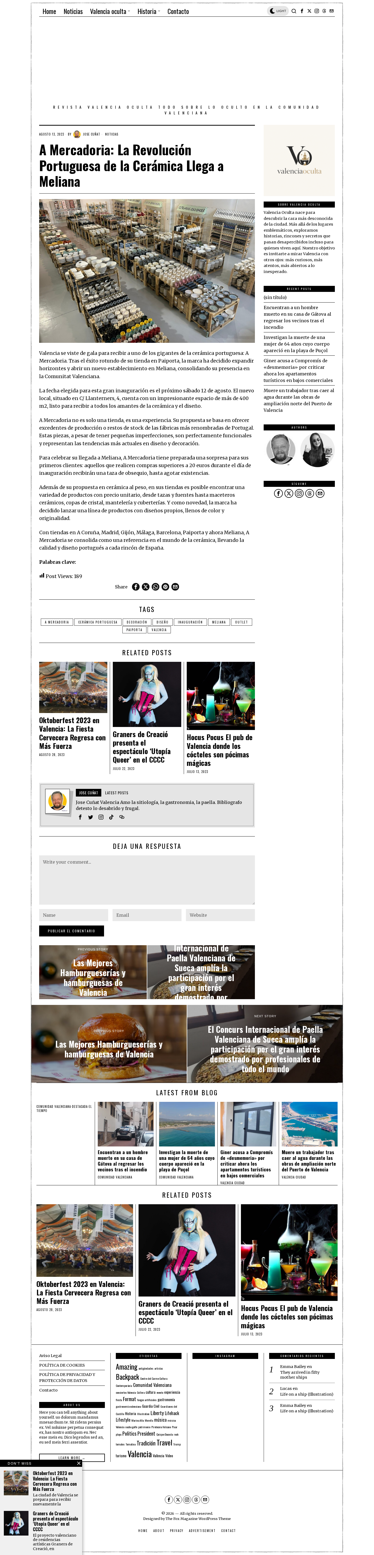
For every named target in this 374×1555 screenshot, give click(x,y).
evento (160, 1392)
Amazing (126, 1366)
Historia (130, 1413)
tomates (120, 1444)
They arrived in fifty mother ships (300, 1375)
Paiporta (134, 630)
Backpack (127, 1377)
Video (169, 1455)
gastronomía (166, 1399)
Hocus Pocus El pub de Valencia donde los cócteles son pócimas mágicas (219, 750)
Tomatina (131, 1444)
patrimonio (144, 1427)
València (158, 1455)
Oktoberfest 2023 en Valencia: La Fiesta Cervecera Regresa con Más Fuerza (72, 733)
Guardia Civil (150, 1406)
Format (129, 1398)
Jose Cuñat (91, 134)
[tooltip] (302, 11)
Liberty (157, 1412)
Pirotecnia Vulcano (161, 1427)
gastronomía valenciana (128, 1406)
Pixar (174, 1427)
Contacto (48, 1390)
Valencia (159, 630)
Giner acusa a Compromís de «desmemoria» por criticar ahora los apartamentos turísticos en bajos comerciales (246, 1163)
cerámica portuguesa (97, 622)
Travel (164, 1442)
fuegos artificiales (147, 1400)
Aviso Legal (50, 1355)
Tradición (146, 1443)
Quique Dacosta (164, 1434)
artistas (158, 1368)
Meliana (219, 622)
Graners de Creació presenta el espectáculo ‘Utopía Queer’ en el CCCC (142, 747)
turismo (121, 1455)
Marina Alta (137, 1420)
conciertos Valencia (126, 1392)
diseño (163, 622)
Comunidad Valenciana (152, 1385)
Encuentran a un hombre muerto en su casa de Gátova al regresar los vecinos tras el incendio (123, 1160)
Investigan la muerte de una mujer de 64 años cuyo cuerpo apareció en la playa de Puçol (297, 344)
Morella (149, 1420)
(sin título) (275, 297)
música (160, 1419)
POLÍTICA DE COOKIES (62, 1365)
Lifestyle (123, 1419)
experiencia (172, 1392)
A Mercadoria (57, 622)
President (146, 1433)
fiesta (119, 1400)
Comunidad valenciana (53, 1106)
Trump (177, 1444)
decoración (137, 622)
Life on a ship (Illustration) (306, 1394)
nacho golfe (131, 1427)
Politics (129, 1433)
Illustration (143, 1414)
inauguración (190, 622)
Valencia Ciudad (232, 1183)
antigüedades (146, 1368)
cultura (151, 1392)
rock (176, 1434)
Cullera (141, 1392)
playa (118, 1434)
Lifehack (172, 1413)
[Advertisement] (187, 61)
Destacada (80, 1106)
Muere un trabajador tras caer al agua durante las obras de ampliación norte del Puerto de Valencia (309, 1160)
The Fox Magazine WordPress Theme (198, 1518)
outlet (241, 622)
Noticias (111, 134)
